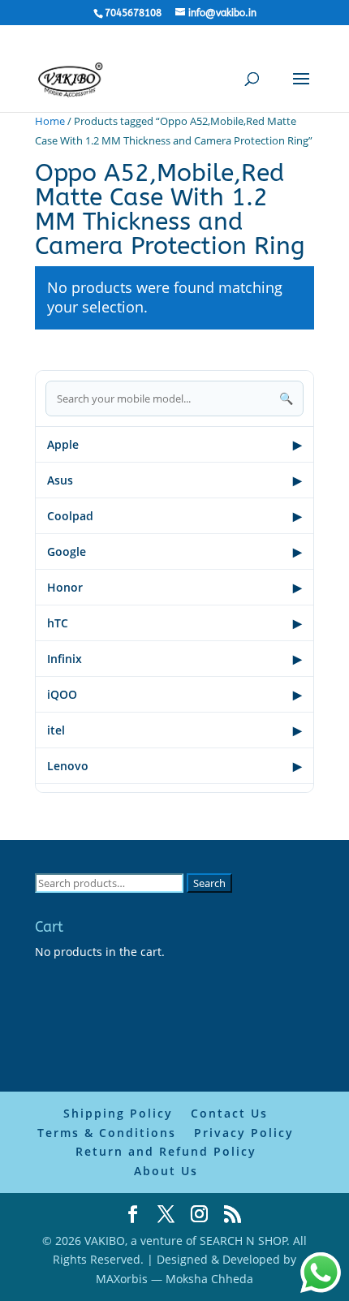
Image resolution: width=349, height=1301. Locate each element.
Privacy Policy (244, 1132)
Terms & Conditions (106, 1132)
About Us (166, 1170)
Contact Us (229, 1113)
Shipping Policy (118, 1113)
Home (50, 121)
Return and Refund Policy (165, 1151)
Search (209, 883)
